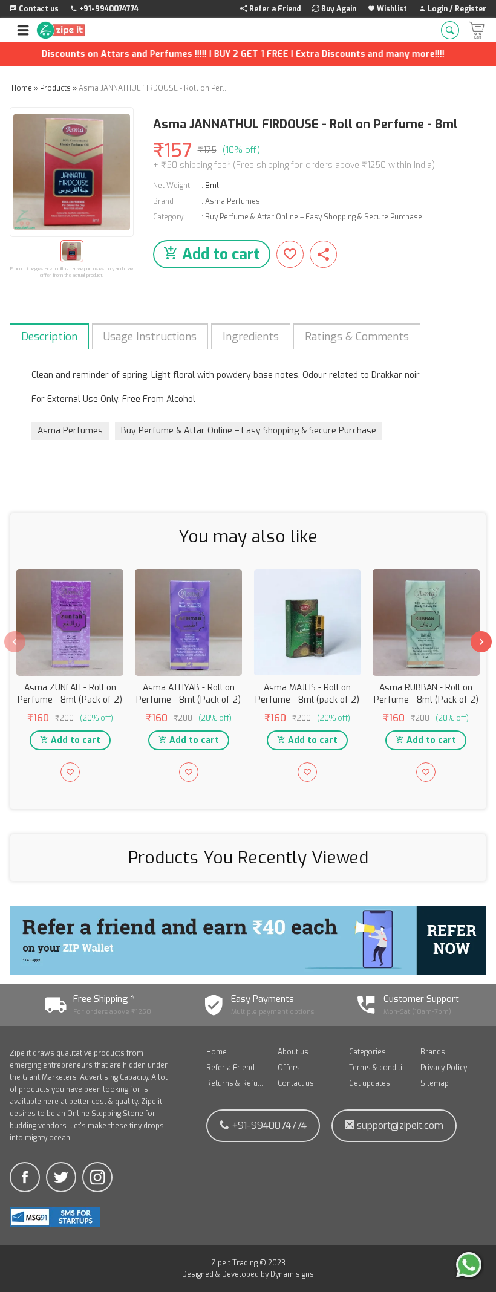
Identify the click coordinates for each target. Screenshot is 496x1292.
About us (293, 1052)
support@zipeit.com (398, 1125)
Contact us (296, 1083)
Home (216, 1052)
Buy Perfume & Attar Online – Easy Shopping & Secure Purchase (313, 217)
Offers (289, 1068)
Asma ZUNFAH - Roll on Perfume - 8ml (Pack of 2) (70, 694)
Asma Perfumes (232, 201)
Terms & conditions (379, 1068)
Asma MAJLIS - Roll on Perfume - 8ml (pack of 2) (307, 694)
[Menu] (23, 30)
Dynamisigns (292, 1274)
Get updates (369, 1083)
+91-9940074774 (268, 1125)
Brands (432, 1052)
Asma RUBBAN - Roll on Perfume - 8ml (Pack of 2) (426, 694)
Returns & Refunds (236, 1083)
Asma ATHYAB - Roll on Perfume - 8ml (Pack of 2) (188, 694)
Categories (367, 1052)
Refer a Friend (230, 1068)
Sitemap (434, 1083)
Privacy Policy (443, 1068)
